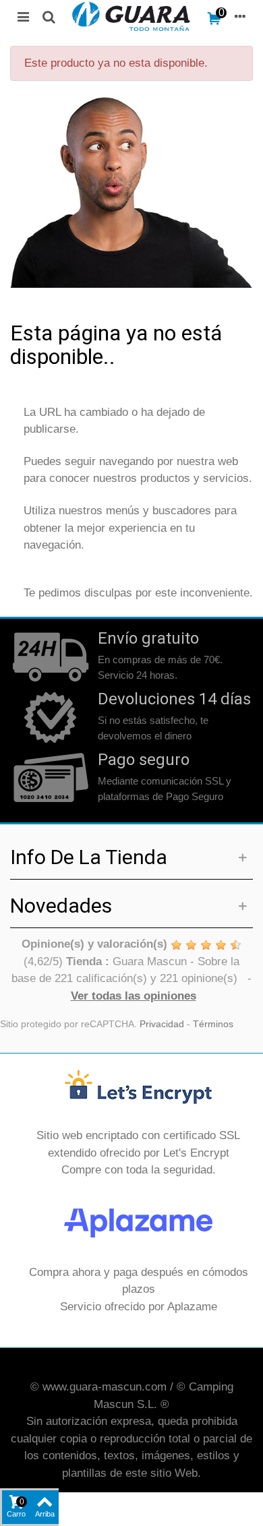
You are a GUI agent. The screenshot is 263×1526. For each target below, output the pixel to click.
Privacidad (162, 1024)
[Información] (240, 16)
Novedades (61, 905)
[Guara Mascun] (131, 16)
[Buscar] (48, 16)
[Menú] (23, 16)
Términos (213, 1024)
